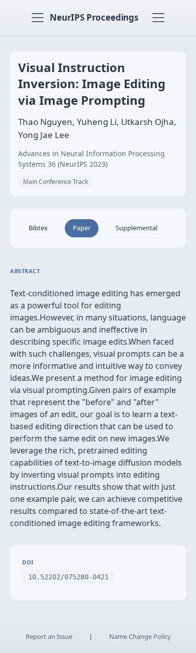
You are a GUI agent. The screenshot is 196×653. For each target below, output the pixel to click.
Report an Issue (49, 636)
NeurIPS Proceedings (94, 17)
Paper (81, 227)
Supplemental (136, 227)
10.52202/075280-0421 (68, 577)
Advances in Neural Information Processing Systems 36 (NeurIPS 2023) (91, 159)
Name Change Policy (140, 636)
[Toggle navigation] (37, 17)
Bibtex (38, 227)
